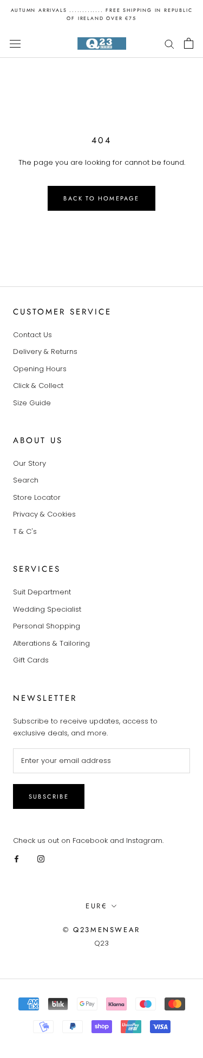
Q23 (101, 943)
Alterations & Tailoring (51, 643)
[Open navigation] (15, 43)
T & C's (25, 531)
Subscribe (49, 796)
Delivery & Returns (45, 351)
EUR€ (96, 906)
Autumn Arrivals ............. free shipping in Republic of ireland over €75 (102, 14)
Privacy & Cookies (44, 514)
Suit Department (42, 592)
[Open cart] (188, 43)
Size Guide (32, 403)
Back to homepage (101, 198)
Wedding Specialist (47, 609)
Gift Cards (31, 660)
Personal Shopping (46, 626)
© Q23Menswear (101, 930)
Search (25, 480)
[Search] (169, 43)
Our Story (29, 463)
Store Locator (37, 497)
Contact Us (32, 335)
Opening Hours (40, 369)
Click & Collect (38, 385)
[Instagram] (40, 858)
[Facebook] (16, 858)
